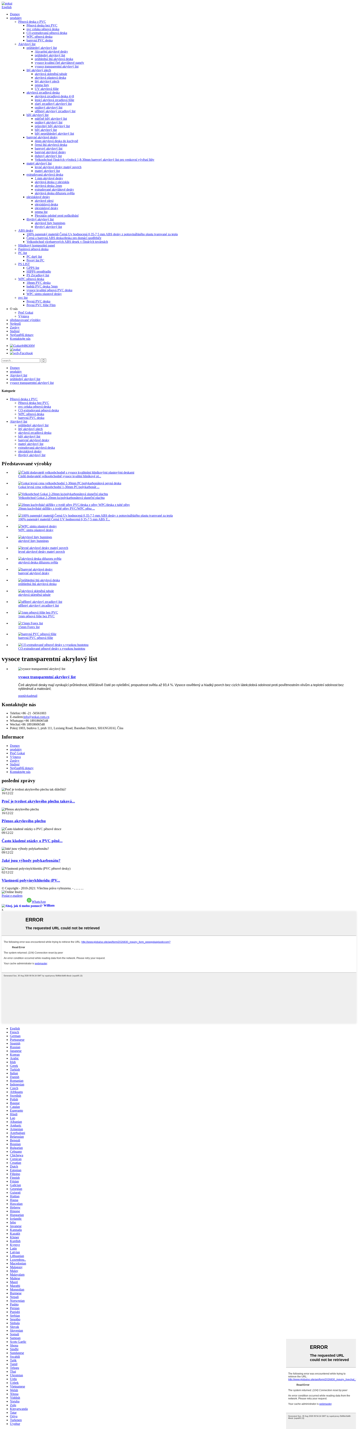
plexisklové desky (38, 197)
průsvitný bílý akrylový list (52, 126)
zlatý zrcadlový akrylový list (53, 103)
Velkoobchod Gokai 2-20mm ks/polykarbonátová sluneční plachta (61, 497)
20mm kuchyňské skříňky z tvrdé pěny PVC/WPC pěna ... (56, 508)
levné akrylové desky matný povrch (58, 167)
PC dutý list (34, 256)
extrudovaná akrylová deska (45, 174)
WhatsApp (39, 901)
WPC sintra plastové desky (44, 294)
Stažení (14, 331)
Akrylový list (26, 44)
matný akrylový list (39, 163)
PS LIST (24, 264)
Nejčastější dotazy (22, 335)
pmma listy (42, 85)
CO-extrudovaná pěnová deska (47, 33)
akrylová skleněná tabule (51, 74)
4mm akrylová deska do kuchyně (56, 141)
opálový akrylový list (48, 107)
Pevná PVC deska (38, 301)
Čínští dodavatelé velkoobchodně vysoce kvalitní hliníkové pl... (59, 476)
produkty (16, 18)
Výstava (23, 316)
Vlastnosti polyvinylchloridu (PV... (31, 880)
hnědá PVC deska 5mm (42, 286)
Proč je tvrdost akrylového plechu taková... (38, 801)
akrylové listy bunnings (50, 223)
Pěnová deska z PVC (32, 21)
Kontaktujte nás (20, 338)
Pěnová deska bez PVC (42, 25)
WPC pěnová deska (39, 36)
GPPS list (33, 268)
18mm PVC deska (39, 282)
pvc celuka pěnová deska (43, 29)
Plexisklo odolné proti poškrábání (57, 215)
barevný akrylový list (48, 148)
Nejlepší (15, 323)
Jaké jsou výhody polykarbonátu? (31, 860)
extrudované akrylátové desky (54, 189)
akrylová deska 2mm (48, 185)
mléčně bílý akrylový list (51, 118)
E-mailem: (16, 717)
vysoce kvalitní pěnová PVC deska (49, 290)
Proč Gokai (25, 312)
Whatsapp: (17, 720)
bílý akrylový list (37, 115)
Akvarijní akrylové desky (51, 51)
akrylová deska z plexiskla (52, 182)
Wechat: (15, 724)
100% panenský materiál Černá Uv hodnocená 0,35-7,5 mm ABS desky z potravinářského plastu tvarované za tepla (102, 234)
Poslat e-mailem (12, 895)
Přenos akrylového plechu (24, 821)
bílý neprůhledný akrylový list (54, 133)
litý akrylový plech (39, 70)
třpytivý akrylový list (40, 219)
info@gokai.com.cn (36, 717)
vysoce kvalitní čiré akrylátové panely (59, 62)
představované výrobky (25, 320)
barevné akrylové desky (42, 137)
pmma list (41, 212)
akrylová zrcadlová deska (43, 92)
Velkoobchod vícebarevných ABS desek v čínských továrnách (67, 241)
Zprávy (14, 327)
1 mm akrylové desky (49, 178)
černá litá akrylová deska (51, 144)
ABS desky (25, 230)
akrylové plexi (44, 200)
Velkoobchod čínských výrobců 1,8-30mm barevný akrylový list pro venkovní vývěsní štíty (94, 159)
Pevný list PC (35, 260)
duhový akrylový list (48, 156)
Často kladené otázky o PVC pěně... (32, 841)
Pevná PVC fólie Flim (41, 305)
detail (33, 696)
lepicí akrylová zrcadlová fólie (54, 100)
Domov (15, 14)
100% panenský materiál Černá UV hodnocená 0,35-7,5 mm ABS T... (64, 519)
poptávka (24, 696)
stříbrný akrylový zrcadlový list (55, 111)
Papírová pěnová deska (33, 249)
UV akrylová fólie (47, 89)
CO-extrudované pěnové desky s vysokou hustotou (51, 648)
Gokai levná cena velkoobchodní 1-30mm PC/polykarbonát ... (58, 487)
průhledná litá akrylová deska (54, 59)
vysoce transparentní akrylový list (57, 66)
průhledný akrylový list (42, 48)
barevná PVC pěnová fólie (35, 638)
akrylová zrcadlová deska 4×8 (54, 96)
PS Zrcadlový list (38, 275)
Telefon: (15, 713)
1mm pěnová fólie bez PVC (36, 616)
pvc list (23, 297)
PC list (22, 253)
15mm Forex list (29, 627)
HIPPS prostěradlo (39, 271)
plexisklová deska (46, 204)
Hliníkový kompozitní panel (36, 245)
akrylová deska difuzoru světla (55, 193)
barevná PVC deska (40, 40)
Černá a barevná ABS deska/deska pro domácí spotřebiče (64, 238)
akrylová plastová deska (50, 77)
